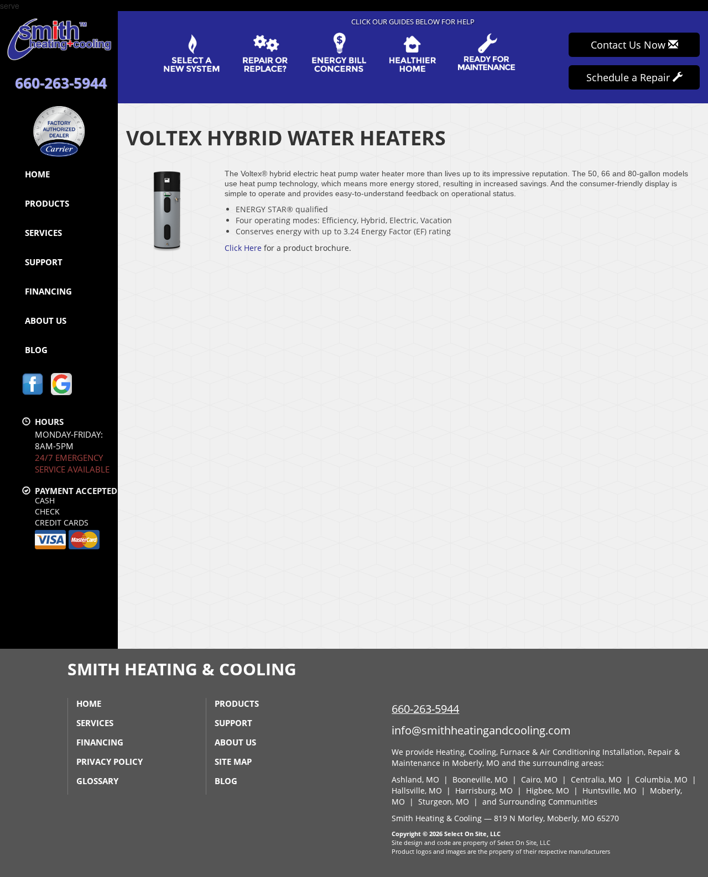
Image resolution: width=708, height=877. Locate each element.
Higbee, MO (547, 790)
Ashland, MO (415, 779)
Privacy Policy (109, 761)
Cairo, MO (539, 779)
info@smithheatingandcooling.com (481, 730)
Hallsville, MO (417, 790)
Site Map (233, 761)
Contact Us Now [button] (629, 44)
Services (43, 232)
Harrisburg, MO (484, 790)
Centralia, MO (596, 779)
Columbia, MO (661, 779)
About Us (45, 320)
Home (37, 174)
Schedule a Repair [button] (629, 77)
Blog (36, 349)
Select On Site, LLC (472, 833)
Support (44, 261)
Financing (48, 291)
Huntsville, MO (609, 790)
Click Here (243, 248)
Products (47, 203)
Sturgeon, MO (443, 801)
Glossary (97, 780)
